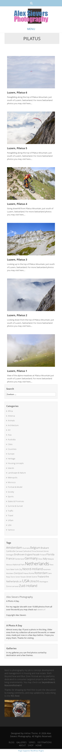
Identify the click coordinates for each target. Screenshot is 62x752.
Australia (11, 439)
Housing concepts (16, 463)
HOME (39, 745)
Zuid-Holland (28, 586)
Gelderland (19, 559)
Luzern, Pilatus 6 (17, 92)
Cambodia (10, 551)
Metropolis (12, 477)
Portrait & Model (15, 487)
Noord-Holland (32, 569)
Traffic (10, 510)
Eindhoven (19, 554)
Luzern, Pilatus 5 (17, 148)
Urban (10, 520)
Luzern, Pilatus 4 (17, 204)
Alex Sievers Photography (19, 596)
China (33, 551)
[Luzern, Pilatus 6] (31, 71)
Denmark (39, 551)
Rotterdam (41, 573)
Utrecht (34, 581)
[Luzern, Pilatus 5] (31, 127)
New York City (16, 569)
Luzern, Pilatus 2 (17, 315)
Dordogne (10, 555)
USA (9, 525)
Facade (36, 554)
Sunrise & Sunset (15, 506)
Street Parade (20, 577)
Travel (10, 515)
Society (11, 491)
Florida (50, 554)
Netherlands (37, 564)
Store (13, 576)
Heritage (11, 458)
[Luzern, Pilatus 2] (31, 294)
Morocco (12, 482)
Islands (11, 468)
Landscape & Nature (17, 472)
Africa (10, 411)
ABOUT (22, 745)
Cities (10, 444)
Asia (9, 434)
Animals (11, 420)
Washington (43, 581)
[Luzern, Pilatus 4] (31, 183)
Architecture (13, 425)
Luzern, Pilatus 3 (17, 259)
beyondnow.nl (48, 682)
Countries (12, 449)
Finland (43, 555)
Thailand (41, 576)
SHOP (30, 745)
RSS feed (15, 695)
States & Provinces (16, 501)
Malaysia (51, 559)
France (10, 558)
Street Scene (31, 576)
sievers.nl (41, 609)
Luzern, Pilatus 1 (17, 371)
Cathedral (27, 551)
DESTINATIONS (44, 742)
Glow (40, 559)
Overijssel (18, 573)
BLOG (11, 742)
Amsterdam (14, 548)
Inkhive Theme (31, 733)
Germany (31, 558)
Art (9, 430)
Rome (31, 573)
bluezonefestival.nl (13, 685)
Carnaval (19, 551)
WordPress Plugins (37, 751)
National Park (19, 564)
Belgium (35, 548)
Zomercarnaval (12, 586)
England (29, 554)
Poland (25, 573)
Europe (11, 453)
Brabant (45, 547)
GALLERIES (21, 742)
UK (20, 581)
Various (11, 529)
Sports (11, 496)
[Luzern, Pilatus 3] (31, 238)
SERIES (32, 742)
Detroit (46, 551)
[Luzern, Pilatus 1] (31, 350)
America (11, 415)
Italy (45, 558)
